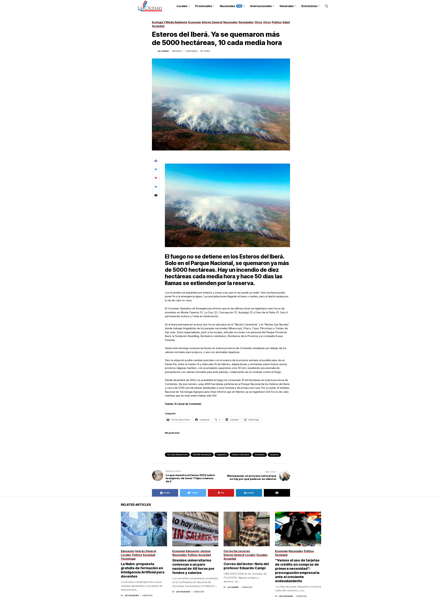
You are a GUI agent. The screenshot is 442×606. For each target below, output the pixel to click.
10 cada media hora (177, 454)
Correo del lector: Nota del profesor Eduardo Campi (246, 566)
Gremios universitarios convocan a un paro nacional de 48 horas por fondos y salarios (193, 566)
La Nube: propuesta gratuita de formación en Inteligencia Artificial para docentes (142, 570)
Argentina (222, 454)
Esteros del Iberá (240, 454)
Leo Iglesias (132, 595)
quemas (274, 454)
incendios (260, 454)
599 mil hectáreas (202, 454)
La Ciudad (163, 51)
